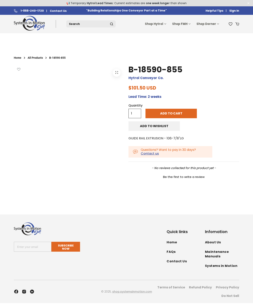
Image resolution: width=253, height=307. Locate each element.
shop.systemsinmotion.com (132, 292)
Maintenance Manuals (217, 254)
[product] (117, 73)
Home (17, 57)
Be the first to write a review (184, 177)
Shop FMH (180, 24)
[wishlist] (230, 24)
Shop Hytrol (154, 24)
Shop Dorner (206, 24)
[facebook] (16, 291)
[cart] (237, 24)
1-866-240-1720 (32, 11)
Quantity (135, 105)
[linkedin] (32, 291)
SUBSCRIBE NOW (66, 247)
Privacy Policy (227, 287)
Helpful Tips (214, 10)
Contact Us (58, 11)
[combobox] (91, 23)
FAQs (171, 251)
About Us (213, 242)
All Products (35, 57)
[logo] (30, 24)
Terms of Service (171, 287)
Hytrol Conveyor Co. (146, 78)
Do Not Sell (230, 296)
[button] (183, 176)
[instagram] (24, 291)
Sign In (234, 10)
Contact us (150, 153)
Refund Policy (200, 287)
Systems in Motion (221, 266)
